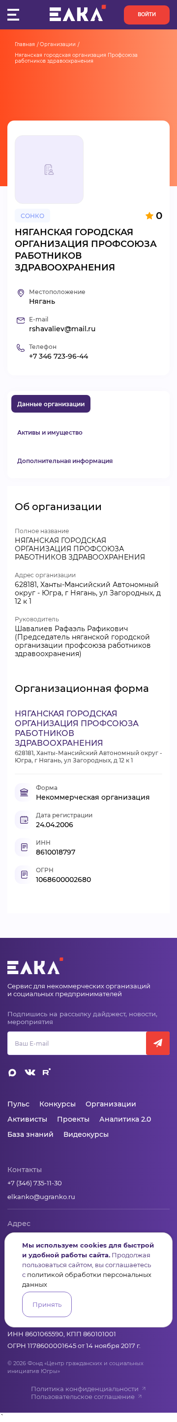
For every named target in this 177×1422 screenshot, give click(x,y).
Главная (25, 44)
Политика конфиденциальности (85, 1389)
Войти (147, 14)
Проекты (73, 1119)
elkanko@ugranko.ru (41, 1197)
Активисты (27, 1119)
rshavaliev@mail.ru (62, 329)
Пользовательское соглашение (83, 1396)
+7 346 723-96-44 (58, 356)
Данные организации (51, 404)
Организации (58, 44)
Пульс (18, 1104)
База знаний (30, 1134)
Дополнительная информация (65, 461)
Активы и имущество (50, 432)
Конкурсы (57, 1104)
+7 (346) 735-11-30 (34, 1183)
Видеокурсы (86, 1134)
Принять (46, 1304)
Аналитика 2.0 (125, 1119)
